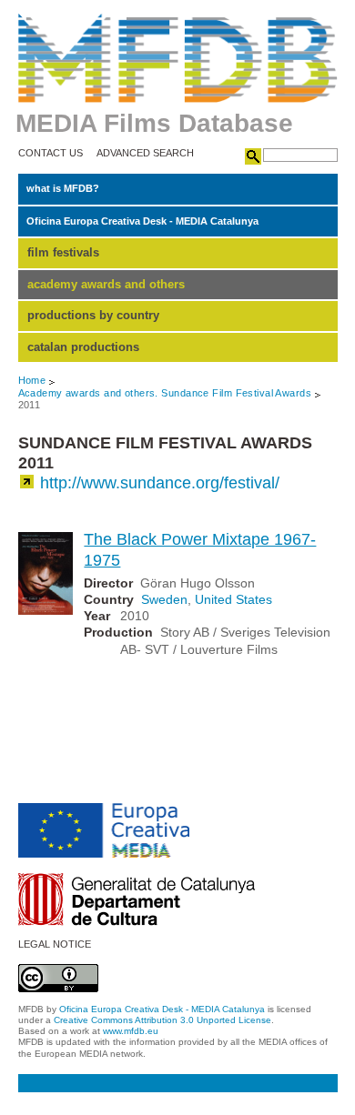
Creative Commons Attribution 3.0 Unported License (162, 1020)
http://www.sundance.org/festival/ (159, 483)
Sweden (164, 599)
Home (32, 380)
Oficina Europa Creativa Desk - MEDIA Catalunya (142, 221)
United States (233, 599)
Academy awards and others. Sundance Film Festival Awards (165, 392)
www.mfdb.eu (130, 1031)
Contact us (50, 153)
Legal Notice (54, 944)
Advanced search (145, 153)
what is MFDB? (62, 188)
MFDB (178, 58)
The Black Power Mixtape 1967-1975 (200, 549)
